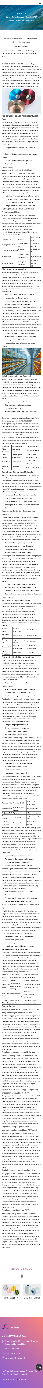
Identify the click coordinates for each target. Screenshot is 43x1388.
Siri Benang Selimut (29, 1298)
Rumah (8, 17)
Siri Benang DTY (8, 1298)
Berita (14, 17)
